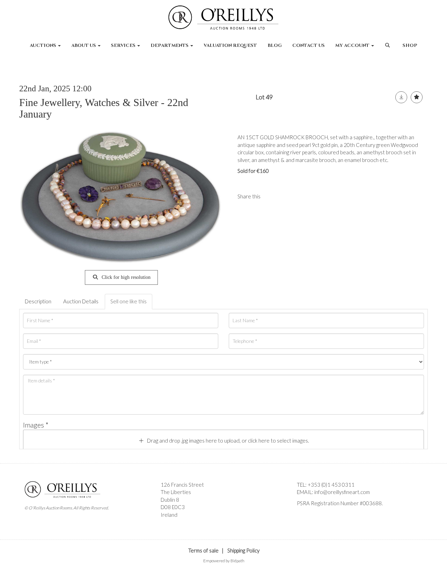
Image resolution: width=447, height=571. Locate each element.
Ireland (169, 515)
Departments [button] (170, 45)
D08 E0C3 (173, 507)
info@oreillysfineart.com (342, 492)
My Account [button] (353, 45)
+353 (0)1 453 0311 (331, 484)
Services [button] (124, 45)
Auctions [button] (43, 45)
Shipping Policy (243, 550)
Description (38, 301)
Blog (275, 45)
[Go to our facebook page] (303, 515)
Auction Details (80, 301)
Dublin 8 (170, 499)
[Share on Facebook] (271, 196)
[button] (388, 49)
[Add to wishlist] (417, 97)
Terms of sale (203, 550)
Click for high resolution (125, 277)
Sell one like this (128, 301)
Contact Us (308, 45)
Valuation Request (230, 45)
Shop (410, 45)
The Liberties (176, 492)
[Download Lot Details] (401, 97)
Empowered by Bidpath (223, 560)
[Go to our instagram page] (286, 196)
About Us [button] (84, 45)
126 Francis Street (182, 484)
